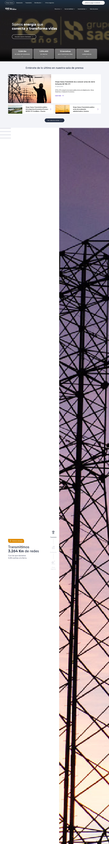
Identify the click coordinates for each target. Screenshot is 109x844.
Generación (19, 2)
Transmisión (28, 2)
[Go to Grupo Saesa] (10, 8)
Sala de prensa (94, 9)
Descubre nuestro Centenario (23, 36)
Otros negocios (49, 2)
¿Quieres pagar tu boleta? (92, 2)
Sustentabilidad (69, 9)
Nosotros (57, 9)
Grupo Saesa (9, 2)
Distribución (37, 2)
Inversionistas (81, 9)
